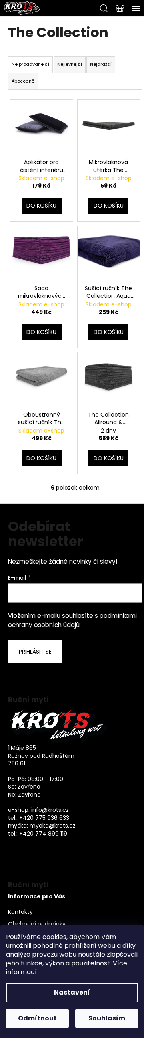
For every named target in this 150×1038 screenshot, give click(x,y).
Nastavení (72, 992)
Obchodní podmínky (37, 924)
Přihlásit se (35, 651)
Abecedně (23, 81)
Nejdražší (101, 64)
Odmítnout (37, 1018)
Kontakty (20, 912)
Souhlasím (106, 1018)
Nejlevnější (69, 64)
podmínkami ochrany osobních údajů (72, 620)
